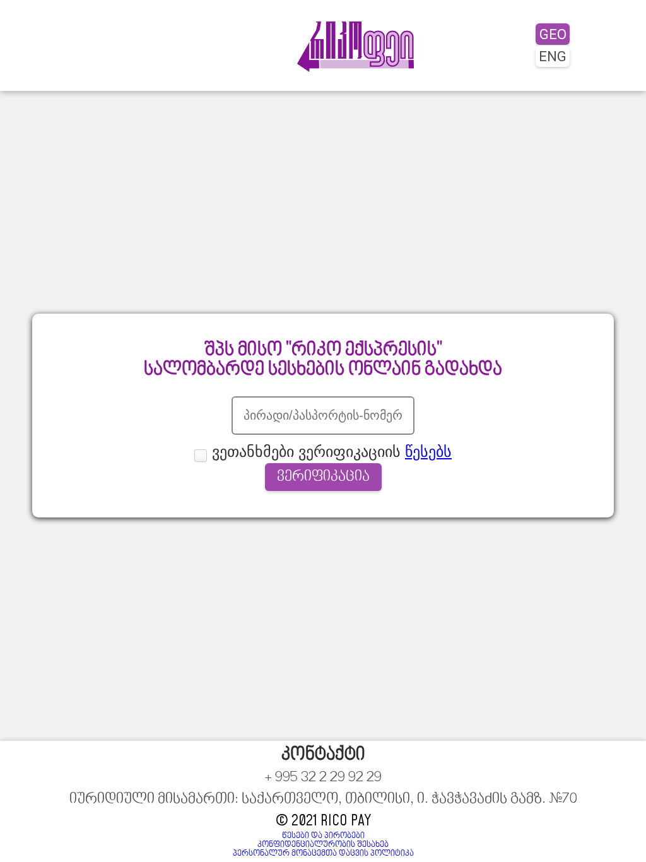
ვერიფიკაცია (323, 477)
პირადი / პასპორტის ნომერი (323, 391)
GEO (553, 34)
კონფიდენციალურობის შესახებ (323, 845)
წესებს (428, 451)
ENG (553, 56)
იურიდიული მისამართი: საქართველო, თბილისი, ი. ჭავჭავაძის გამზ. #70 (323, 799)
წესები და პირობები (323, 836)
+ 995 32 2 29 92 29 (323, 778)
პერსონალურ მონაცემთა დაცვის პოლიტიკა (323, 853)
